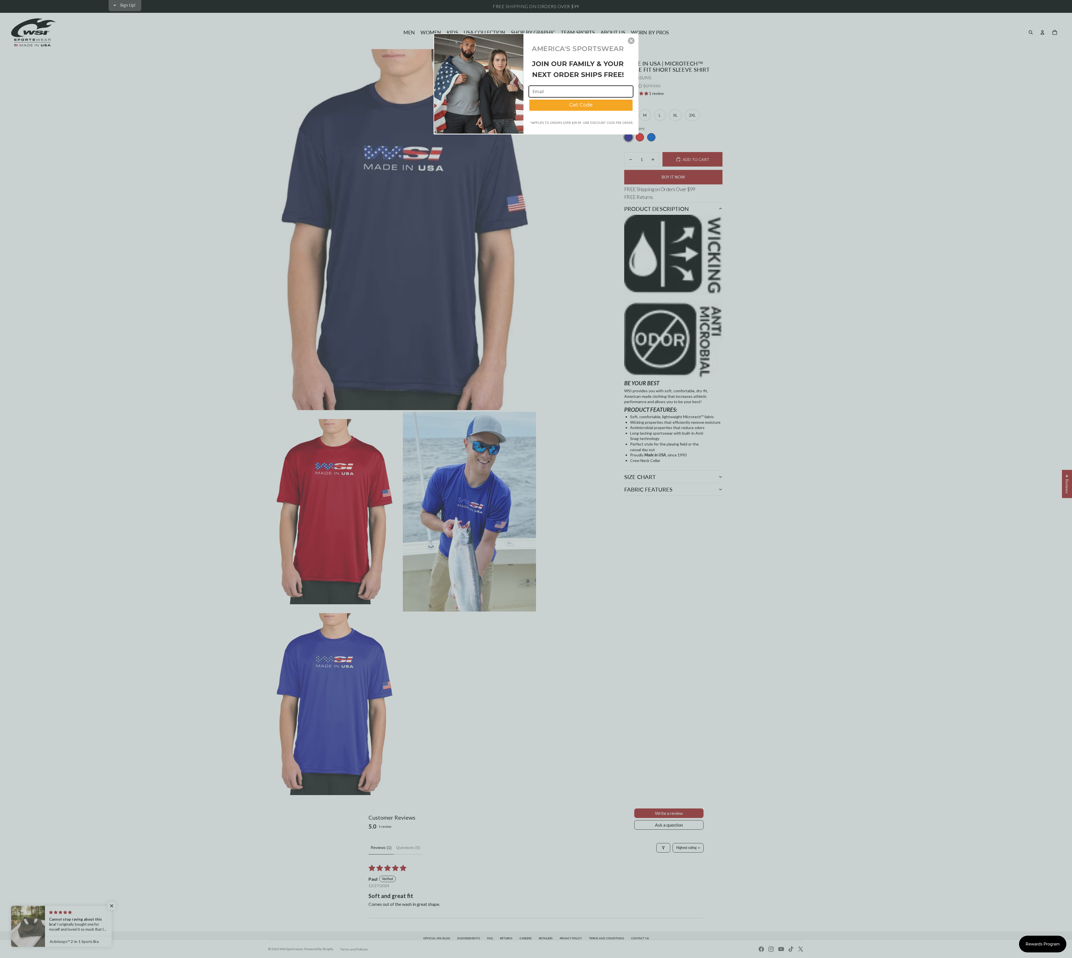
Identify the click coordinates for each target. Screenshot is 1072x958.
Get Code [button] (581, 105)
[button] (631, 40)
